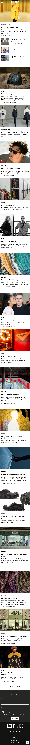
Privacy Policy (23, 714)
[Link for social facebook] (13, 732)
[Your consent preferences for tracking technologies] (27, 742)
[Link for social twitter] (10, 732)
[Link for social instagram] (16, 732)
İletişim (15, 738)
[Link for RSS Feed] (20, 732)
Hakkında (15, 735)
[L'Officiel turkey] (15, 2)
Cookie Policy (15, 742)
